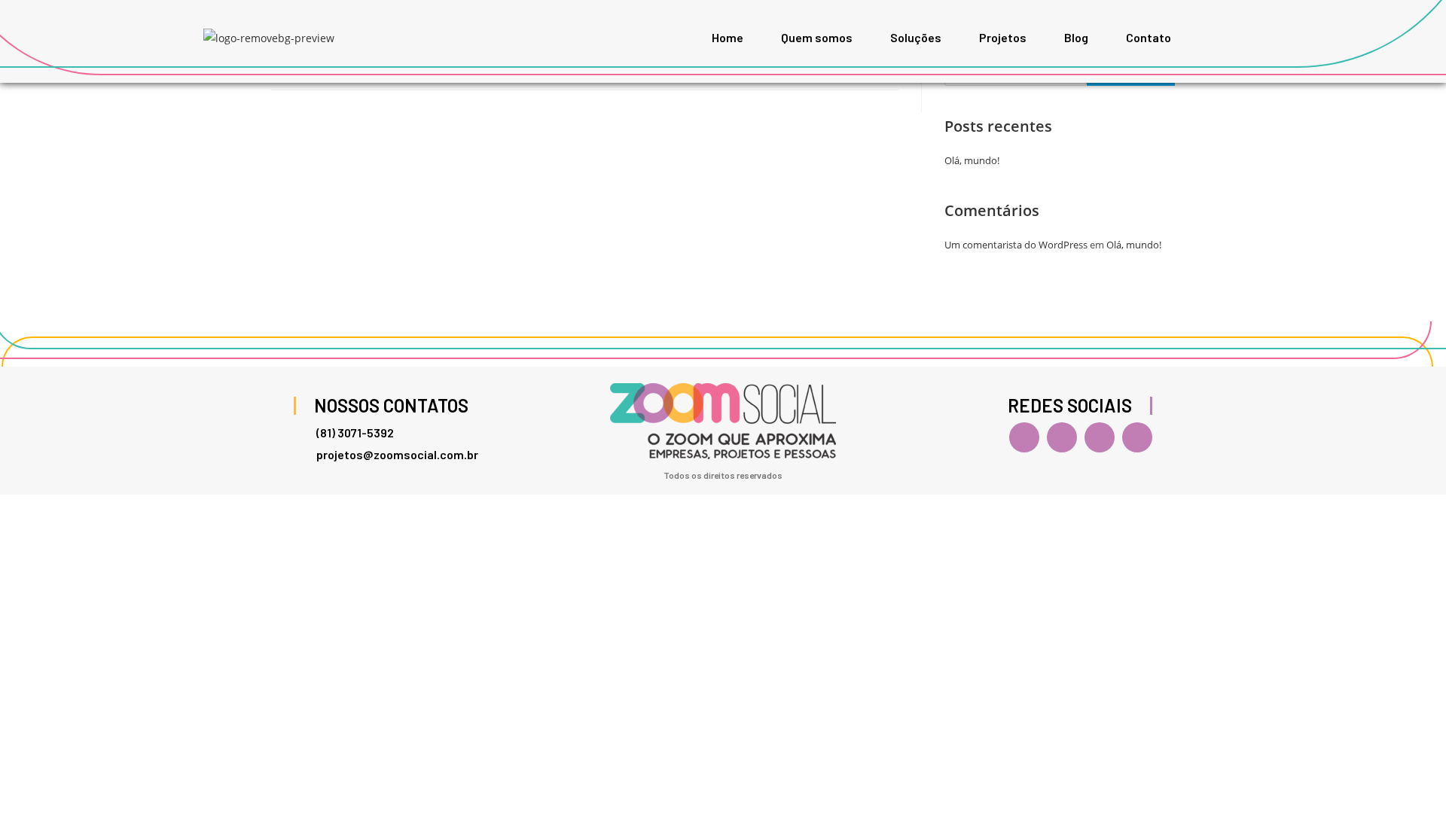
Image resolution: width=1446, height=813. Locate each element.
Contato (1148, 37)
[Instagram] (1062, 437)
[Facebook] (1024, 437)
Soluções (915, 37)
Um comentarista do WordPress (1016, 244)
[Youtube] (1137, 437)
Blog (1076, 37)
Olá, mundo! (971, 160)
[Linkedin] (1099, 437)
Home (727, 37)
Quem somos (817, 37)
